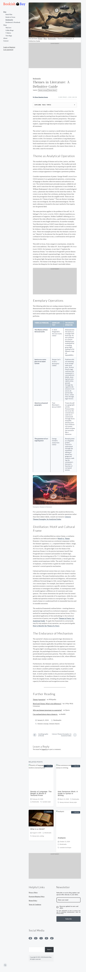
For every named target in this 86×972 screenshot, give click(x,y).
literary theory (52, 90)
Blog (4, 12)
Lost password (8, 50)
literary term (35, 836)
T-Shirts (8, 33)
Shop (5, 25)
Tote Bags (9, 35)
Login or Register (9, 47)
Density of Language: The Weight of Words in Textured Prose (41, 793)
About (5, 38)
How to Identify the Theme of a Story (46, 626)
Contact (6, 41)
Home (40, 38)
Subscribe (68, 919)
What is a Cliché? (37, 829)
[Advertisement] (55, 56)
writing (42, 836)
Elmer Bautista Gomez (41, 97)
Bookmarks (9, 20)
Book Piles (9, 14)
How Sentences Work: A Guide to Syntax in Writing (68, 793)
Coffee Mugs (10, 30)
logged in (45, 749)
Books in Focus (10, 17)
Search (49, 949)
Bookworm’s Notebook (13, 22)
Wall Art (8, 27)
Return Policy (33, 900)
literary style (73, 802)
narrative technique (65, 847)
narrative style (46, 802)
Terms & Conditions (35, 904)
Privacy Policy (33, 892)
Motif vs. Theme (64, 538)
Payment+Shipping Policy (37, 896)
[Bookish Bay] (14, 4)
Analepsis (62, 838)
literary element (64, 802)
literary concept (43, 90)
